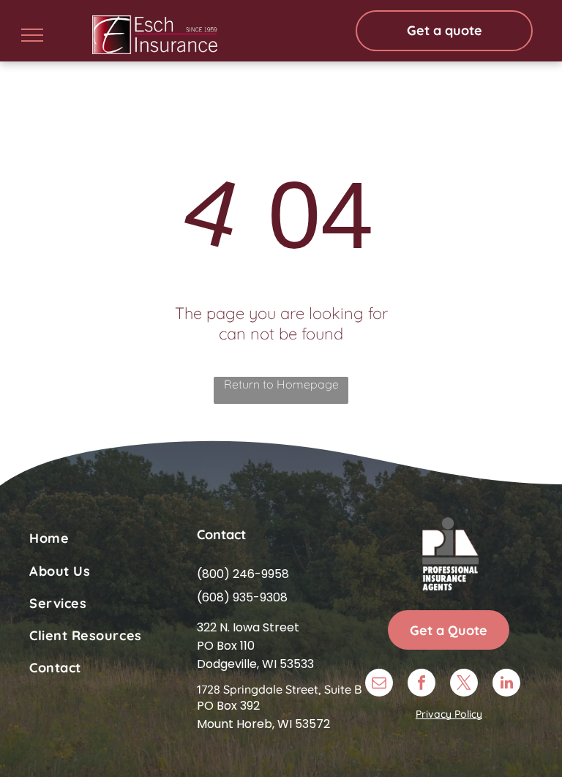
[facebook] (421, 684)
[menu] (32, 35)
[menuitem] (113, 538)
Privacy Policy (449, 714)
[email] (379, 684)
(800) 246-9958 (243, 574)
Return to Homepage (281, 384)
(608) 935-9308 (242, 597)
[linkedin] (506, 684)
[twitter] (464, 684)
